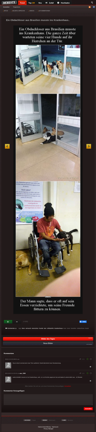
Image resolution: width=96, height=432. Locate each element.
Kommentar (12, 328)
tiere (23, 328)
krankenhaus (58, 328)
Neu (40, 3)
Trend (22, 3)
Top (31, 3)
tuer (45, 328)
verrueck (28, 328)
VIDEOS (31, 10)
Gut (8, 322)
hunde (41, 328)
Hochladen (65, 3)
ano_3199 (23, 373)
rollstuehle (50, 328)
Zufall (51, 3)
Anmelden (6, 7)
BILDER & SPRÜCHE (18, 10)
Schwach (17, 322)
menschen (35, 328)
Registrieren (16, 7)
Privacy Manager (48, 428)
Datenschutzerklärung (44, 427)
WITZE (6, 10)
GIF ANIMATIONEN (44, 10)
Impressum (55, 427)
